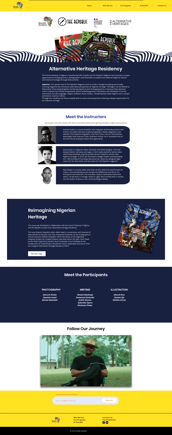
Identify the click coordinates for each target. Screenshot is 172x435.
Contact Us (107, 417)
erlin (73, 152)
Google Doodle (103, 156)
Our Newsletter (109, 420)
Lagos (89, 152)
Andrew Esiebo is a (70, 129)
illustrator (93, 150)
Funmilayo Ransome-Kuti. (90, 159)
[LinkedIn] (107, 422)
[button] (126, 5)
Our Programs (79, 420)
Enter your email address (67, 394)
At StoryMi (78, 422)
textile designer (107, 150)
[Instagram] (103, 422)
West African (95, 154)
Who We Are (78, 417)
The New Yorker (77, 161)
